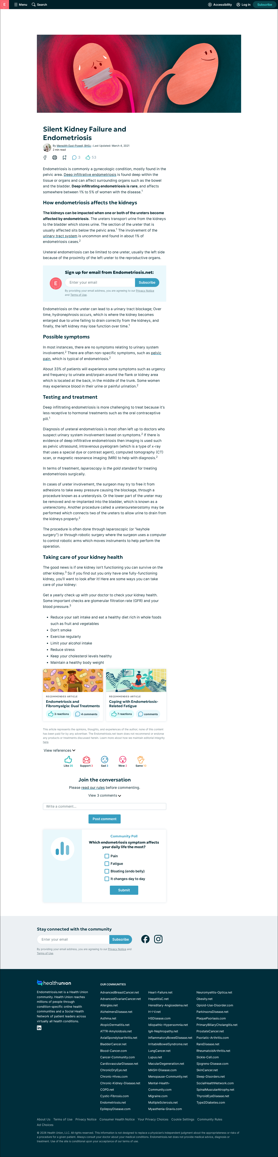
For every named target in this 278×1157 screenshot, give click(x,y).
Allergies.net (109, 1005)
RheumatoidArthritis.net (213, 1051)
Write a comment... (61, 806)
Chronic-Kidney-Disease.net (120, 1083)
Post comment (104, 819)
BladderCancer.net (113, 1044)
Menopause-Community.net (168, 1076)
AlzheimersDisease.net (116, 1012)
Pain (114, 856)
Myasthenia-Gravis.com (165, 1109)
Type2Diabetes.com (210, 1102)
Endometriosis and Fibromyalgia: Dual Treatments (73, 703)
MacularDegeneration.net (166, 1063)
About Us (43, 1119)
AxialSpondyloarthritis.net (118, 1038)
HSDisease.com (159, 1018)
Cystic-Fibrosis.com (114, 1096)
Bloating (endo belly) (128, 871)
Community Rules (209, 1119)
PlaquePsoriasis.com (211, 1018)
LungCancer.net (159, 1051)
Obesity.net (204, 999)
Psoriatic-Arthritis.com (212, 1038)
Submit (124, 890)
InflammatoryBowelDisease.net (170, 1038)
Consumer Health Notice (117, 1119)
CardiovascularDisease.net (119, 1063)
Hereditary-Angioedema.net (168, 1005)
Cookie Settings (182, 1119)
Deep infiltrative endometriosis (90, 174)
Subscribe (264, 4)
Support (86, 761)
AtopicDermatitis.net (115, 1025)
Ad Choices (45, 1125)
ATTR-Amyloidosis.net (116, 1031)
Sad (102, 761)
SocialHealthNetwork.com (215, 1083)
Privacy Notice (145, 290)
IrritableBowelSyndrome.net (168, 1044)
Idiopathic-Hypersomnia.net (168, 1025)
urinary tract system (60, 236)
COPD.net (107, 1089)
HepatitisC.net (158, 999)
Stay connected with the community (74, 929)
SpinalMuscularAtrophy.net (215, 1089)
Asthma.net (108, 1018)
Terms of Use (78, 294)
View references (58, 750)
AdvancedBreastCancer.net (119, 992)
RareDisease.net (207, 1044)
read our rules (93, 787)
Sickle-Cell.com (207, 1057)
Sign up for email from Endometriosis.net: (109, 272)
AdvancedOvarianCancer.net (120, 999)
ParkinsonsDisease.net (212, 1012)
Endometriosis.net (113, 1102)
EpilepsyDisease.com (115, 1109)
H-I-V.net (154, 1012)
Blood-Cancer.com (113, 1051)
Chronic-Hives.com (114, 1076)
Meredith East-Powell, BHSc (74, 145)
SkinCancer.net (207, 1070)
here (45, 742)
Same (139, 761)
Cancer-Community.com (117, 1057)
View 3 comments (103, 795)
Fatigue (117, 864)
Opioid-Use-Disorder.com (214, 1005)
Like (67, 761)
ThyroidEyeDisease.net (212, 1096)
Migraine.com (158, 1096)
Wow (121, 761)
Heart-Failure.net (160, 992)
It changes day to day (128, 879)
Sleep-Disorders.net (210, 1076)
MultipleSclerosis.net (163, 1102)
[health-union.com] (54, 984)
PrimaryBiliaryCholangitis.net (217, 1025)
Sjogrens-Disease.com (212, 1063)
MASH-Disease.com (162, 1070)
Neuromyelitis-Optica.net (214, 992)
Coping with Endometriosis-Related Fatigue (133, 703)
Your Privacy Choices (153, 1119)
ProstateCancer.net (210, 1031)
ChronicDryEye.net (113, 1070)
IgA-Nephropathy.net (163, 1031)
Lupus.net (155, 1057)
